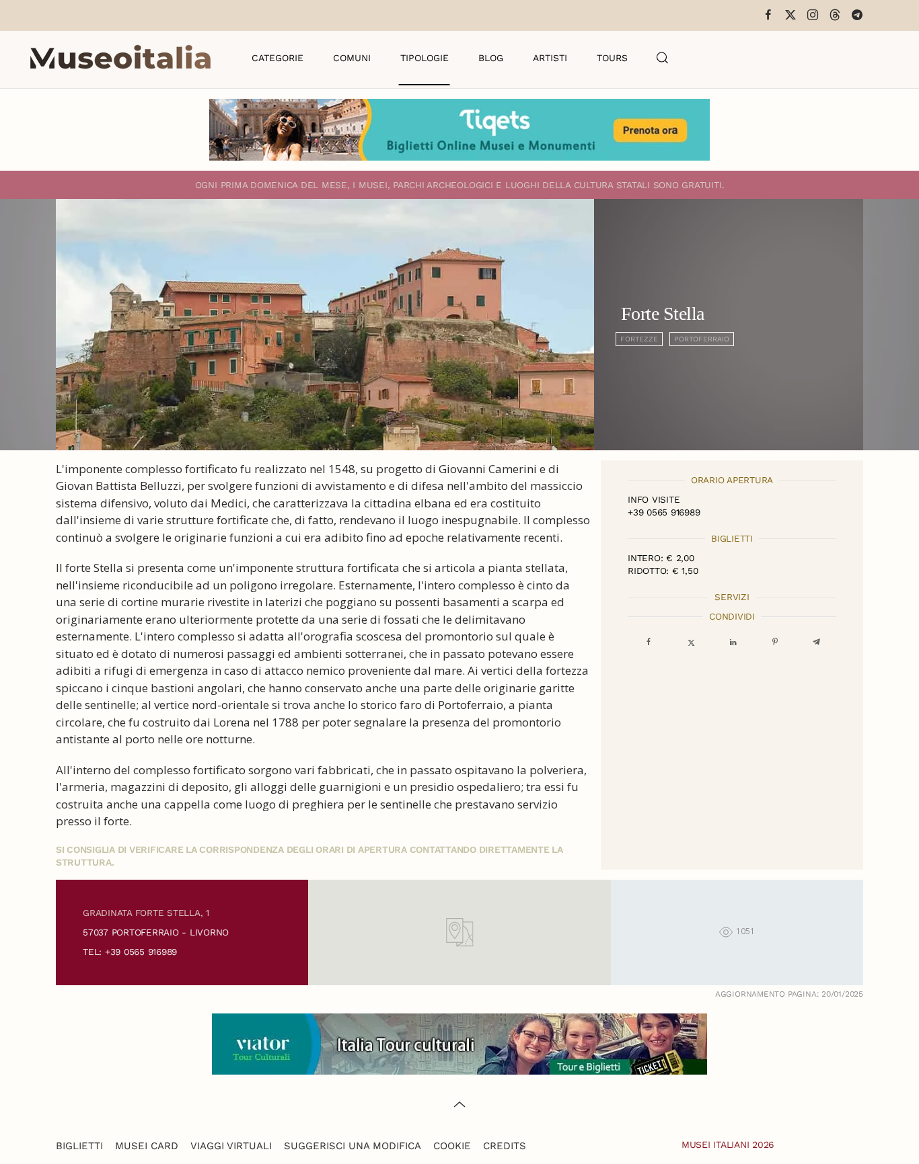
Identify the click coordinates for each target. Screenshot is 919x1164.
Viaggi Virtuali (231, 1146)
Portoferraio (701, 339)
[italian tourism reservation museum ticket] (459, 130)
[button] (662, 58)
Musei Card (146, 1146)
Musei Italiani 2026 (728, 1144)
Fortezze (639, 339)
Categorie (277, 57)
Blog (490, 57)
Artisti (550, 57)
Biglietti (79, 1146)
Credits (504, 1146)
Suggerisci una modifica (352, 1146)
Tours (612, 57)
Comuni (352, 57)
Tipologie (424, 57)
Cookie (452, 1146)
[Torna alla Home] (120, 58)
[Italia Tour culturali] (459, 1042)
